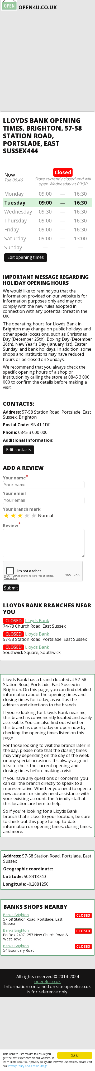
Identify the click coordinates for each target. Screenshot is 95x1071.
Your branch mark (22, 509)
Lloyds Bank (37, 620)
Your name (15, 477)
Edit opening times (25, 257)
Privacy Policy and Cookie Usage (27, 1066)
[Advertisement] (47, 61)
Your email (14, 493)
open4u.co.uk (47, 981)
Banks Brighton (16, 915)
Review (12, 525)
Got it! (75, 1055)
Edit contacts (18, 450)
